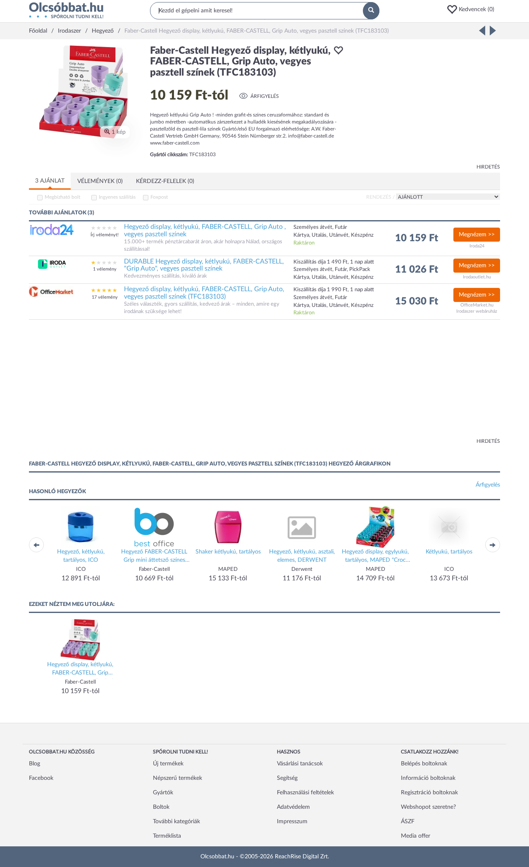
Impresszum (292, 821)
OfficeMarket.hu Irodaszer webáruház (476, 308)
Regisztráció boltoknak (429, 793)
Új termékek (168, 764)
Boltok (161, 807)
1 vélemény (105, 269)
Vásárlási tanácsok (300, 764)
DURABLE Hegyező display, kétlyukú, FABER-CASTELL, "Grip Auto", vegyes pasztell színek (204, 265)
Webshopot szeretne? (428, 807)
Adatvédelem (293, 807)
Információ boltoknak (428, 778)
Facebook (41, 778)
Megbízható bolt (62, 197)
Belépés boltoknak (424, 764)
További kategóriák (176, 821)
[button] (473, 9)
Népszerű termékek (177, 778)
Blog (34, 764)
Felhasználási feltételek (305, 793)
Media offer (415, 836)
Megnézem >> (477, 235)
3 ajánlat (49, 181)
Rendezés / (380, 197)
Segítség (287, 778)
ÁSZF (408, 821)
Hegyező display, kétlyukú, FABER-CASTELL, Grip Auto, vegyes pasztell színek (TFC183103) (204, 293)
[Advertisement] (425, 103)
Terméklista (167, 836)
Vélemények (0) (100, 181)
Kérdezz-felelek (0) (165, 181)
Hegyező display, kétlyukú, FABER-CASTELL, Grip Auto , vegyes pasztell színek (205, 230)
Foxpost (159, 197)
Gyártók (163, 793)
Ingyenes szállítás (117, 197)
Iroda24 (476, 246)
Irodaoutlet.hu (477, 277)
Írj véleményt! (105, 235)
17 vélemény (105, 297)
